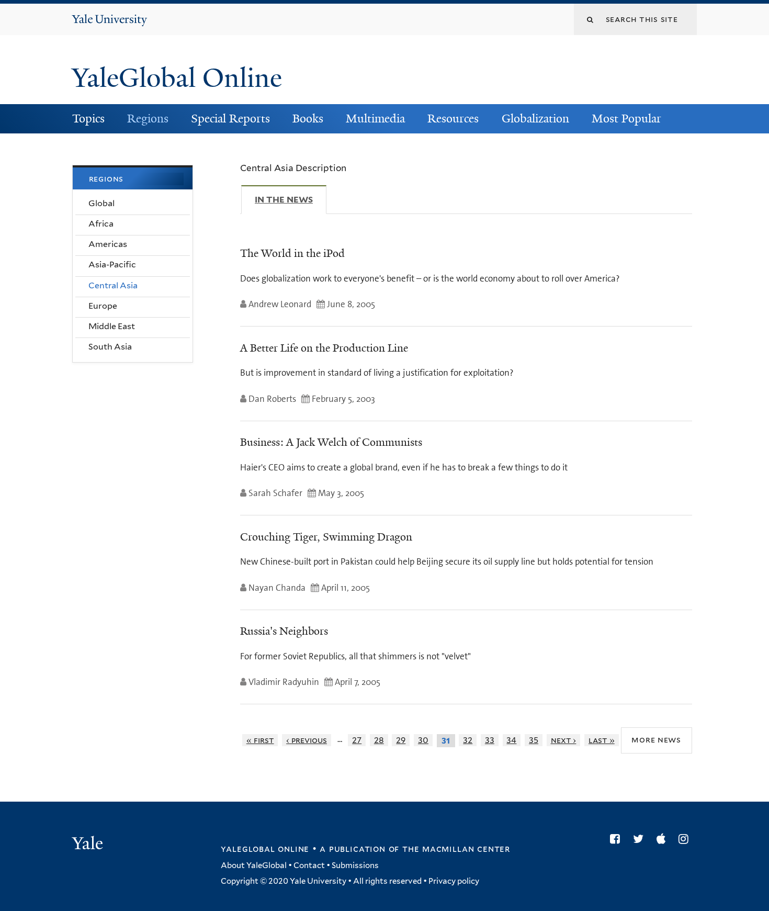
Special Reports (230, 118)
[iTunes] (664, 839)
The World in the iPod (292, 253)
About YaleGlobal (254, 865)
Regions (147, 118)
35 (533, 740)
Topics (88, 118)
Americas (107, 244)
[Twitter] (641, 839)
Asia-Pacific (112, 264)
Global (101, 203)
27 (356, 740)
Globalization (535, 118)
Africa (101, 224)
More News (656, 740)
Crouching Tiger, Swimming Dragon (326, 537)
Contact (309, 865)
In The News (290, 200)
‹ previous (306, 740)
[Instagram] (686, 839)
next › (563, 740)
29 (400, 740)
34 (511, 740)
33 (489, 740)
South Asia (110, 347)
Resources (453, 118)
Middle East (111, 326)
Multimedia (375, 118)
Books (307, 118)
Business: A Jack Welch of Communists (331, 442)
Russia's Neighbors (284, 631)
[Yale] (89, 844)
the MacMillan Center (456, 848)
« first (260, 740)
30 (423, 740)
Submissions (355, 865)
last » (602, 740)
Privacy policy (453, 881)
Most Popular (626, 118)
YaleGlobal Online (177, 78)
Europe (102, 306)
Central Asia (113, 285)
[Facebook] (617, 839)
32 (467, 740)
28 (379, 740)
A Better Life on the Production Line (324, 348)
